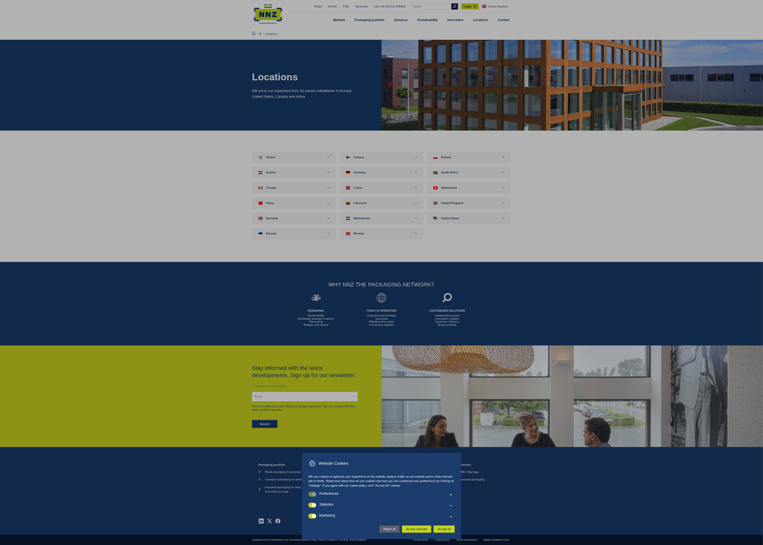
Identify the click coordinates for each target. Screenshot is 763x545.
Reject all (389, 529)
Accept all (444, 529)
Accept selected (416, 529)
